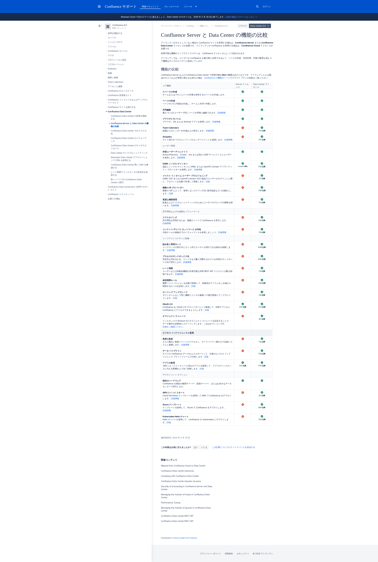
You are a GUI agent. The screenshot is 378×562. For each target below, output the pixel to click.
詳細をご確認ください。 (174, 326)
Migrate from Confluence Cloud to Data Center (183, 465)
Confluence (176, 538)
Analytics (112, 68)
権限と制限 (113, 77)
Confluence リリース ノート (121, 194)
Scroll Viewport (191, 538)
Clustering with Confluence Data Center (180, 476)
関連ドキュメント (150, 6)
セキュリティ (243, 553)
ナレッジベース (171, 6)
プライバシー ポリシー (210, 553)
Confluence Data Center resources (177, 471)
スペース (112, 37)
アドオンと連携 (115, 86)
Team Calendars (115, 82)
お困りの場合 (114, 198)
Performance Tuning (170, 502)
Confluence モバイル (117, 51)
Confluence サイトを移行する (122, 107)
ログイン (267, 6)
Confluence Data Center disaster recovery (181, 481)
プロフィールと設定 (117, 59)
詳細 (208, 181)
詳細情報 (221, 112)
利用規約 (229, 553)
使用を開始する (115, 33)
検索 (257, 6)
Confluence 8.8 (119, 25)
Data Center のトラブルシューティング (129, 153)
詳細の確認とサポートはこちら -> (241, 17)
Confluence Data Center (119, 111)
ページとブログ (115, 42)
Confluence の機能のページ (217, 78)
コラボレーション (116, 64)
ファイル (112, 46)
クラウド (243, 26)
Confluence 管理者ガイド (120, 95)
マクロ (111, 55)
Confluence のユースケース (121, 91)
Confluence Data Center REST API (177, 516)
